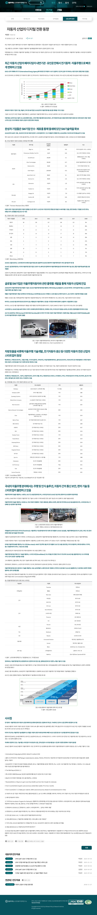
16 (75, 671)
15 (13, 667)
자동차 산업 (10, 841)
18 (29, 729)
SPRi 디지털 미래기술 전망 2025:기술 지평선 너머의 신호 (31, 862)
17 (54, 726)
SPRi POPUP (80, 6)
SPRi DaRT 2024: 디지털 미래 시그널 (25, 869)
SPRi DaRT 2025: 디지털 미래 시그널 (25, 859)
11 (5, 797)
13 (55, 560)
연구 (53, 2)
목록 (86, 848)
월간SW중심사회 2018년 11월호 (35, 841)
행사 (60, 2)
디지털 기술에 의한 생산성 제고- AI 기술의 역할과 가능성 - (31, 873)
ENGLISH (89, 6)
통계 (67, 2)
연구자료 (49, 10)
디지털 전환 (20, 841)
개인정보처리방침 (35, 903)
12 (18, 547)
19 (76, 746)
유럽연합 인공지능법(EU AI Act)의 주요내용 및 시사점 (30, 866)
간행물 (59, 10)
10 (18, 372)
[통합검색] (41, 2)
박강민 (7, 35)
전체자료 (38, 10)
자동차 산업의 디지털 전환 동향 (24, 884)
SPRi (74, 2)
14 (70, 564)
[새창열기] (76, 902)
